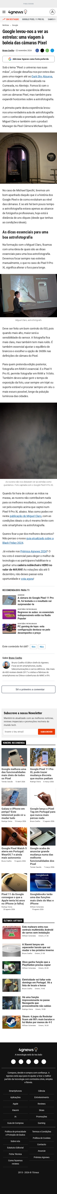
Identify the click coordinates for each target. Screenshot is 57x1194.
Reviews (41, 1104)
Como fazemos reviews (15, 1162)
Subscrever (46, 732)
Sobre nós (15, 1141)
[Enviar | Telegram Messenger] (52, 50)
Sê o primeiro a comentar (30, 689)
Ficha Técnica (15, 1154)
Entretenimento (41, 1097)
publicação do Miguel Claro (25, 516)
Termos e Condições (41, 1131)
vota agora (27, 578)
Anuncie (41, 1151)
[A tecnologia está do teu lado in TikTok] (36, 1061)
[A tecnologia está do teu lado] (18, 12)
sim (33, 646)
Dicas (41, 1110)
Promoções (41, 1116)
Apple (15, 1104)
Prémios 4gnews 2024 (33, 551)
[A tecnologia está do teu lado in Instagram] (21, 1061)
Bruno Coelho (8, 50)
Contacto (41, 1144)
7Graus (35, 1172)
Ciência (41, 1091)
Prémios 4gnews (41, 1157)
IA (15, 1116)
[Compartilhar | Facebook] (37, 50)
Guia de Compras (15, 1123)
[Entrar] (52, 12)
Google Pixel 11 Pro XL (33, 19)
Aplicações (15, 1097)
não (42, 646)
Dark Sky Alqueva (42, 76)
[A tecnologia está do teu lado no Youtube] (28, 1061)
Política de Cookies (41, 1138)
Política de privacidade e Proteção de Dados (15, 1133)
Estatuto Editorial (15, 1147)
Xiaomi (15, 1110)
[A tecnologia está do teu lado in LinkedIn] (43, 1061)
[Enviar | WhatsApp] (47, 50)
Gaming (41, 1123)
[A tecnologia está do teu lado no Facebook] (13, 1061)
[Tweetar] (42, 50)
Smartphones (15, 1091)
